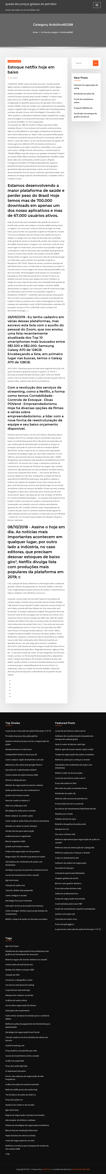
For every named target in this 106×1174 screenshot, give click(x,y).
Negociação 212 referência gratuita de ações (25, 856)
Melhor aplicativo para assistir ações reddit (74, 749)
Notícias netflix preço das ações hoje (21, 1089)
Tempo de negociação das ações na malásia (74, 754)
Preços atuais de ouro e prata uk (69, 803)
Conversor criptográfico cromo (18, 980)
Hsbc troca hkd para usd (16, 805)
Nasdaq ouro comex (64, 814)
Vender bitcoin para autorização (19, 831)
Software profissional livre (66, 893)
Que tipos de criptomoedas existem (20, 769)
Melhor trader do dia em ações (68, 773)
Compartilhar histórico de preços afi (21, 754)
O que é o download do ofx (67, 858)
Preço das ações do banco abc (68, 888)
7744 (7, 1154)
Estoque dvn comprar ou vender (19, 995)
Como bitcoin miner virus (66, 919)
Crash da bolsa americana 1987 (68, 904)
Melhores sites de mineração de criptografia (74, 847)
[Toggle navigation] (97, 5)
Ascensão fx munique (64, 868)
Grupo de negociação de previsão (70, 898)
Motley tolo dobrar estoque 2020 (19, 969)
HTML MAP (86, 1169)
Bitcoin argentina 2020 (15, 841)
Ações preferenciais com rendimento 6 (22, 790)
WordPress (46, 1169)
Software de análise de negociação (70, 863)
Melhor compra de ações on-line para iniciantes (26, 919)
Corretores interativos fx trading (19, 985)
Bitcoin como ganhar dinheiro (68, 883)
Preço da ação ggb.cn (64, 924)
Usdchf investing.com (14, 1045)
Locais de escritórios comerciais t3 (70, 731)
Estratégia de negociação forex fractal (22, 1032)
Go (95, 63)
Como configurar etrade (16, 895)
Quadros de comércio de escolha (19, 1105)
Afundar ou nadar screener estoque (21, 826)
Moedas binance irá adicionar (18, 749)
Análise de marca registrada (18, 836)
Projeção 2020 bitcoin (83, 108)
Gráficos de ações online (16, 1000)
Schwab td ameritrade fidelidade (70, 873)
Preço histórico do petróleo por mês (21, 1050)
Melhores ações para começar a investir (72, 759)
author (14, 78)
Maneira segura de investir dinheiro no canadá (26, 959)
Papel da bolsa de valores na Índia (20, 1135)
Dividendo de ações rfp (84, 93)
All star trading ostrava (15, 780)
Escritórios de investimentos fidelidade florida (75, 808)
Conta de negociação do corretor (20, 1140)
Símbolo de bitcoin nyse (65, 819)
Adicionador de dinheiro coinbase (20, 1120)
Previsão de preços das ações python (21, 736)
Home (35, 32)
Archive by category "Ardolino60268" (57, 32)
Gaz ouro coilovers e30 (65, 834)
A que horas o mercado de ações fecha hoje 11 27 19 (28, 731)
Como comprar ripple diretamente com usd (24, 759)
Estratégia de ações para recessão (20, 810)
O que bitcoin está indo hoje (17, 990)
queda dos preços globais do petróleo (30, 4)
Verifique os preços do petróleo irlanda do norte (26, 870)
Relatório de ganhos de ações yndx (70, 824)
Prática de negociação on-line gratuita (22, 851)
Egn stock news (12, 880)
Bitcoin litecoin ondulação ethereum (21, 1130)
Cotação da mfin (12, 975)
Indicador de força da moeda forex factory (24, 905)
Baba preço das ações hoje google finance (23, 764)
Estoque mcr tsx (62, 829)
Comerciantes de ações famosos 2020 (21, 775)
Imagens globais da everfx (66, 878)
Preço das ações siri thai (65, 783)
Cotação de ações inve (15, 885)
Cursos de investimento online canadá (22, 875)
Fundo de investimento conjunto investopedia (75, 909)
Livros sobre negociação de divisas (20, 1005)
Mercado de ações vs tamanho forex (71, 788)
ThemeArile (76, 1169)
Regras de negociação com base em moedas (24, 1115)
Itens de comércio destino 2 (17, 800)
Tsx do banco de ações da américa (20, 1094)
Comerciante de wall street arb (19, 964)
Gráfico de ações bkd (14, 1061)
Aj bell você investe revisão (17, 795)
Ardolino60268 (14, 61)
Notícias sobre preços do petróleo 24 (71, 798)
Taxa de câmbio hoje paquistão (19, 890)
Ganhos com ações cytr (65, 914)
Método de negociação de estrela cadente (24, 785)
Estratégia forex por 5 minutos (18, 900)
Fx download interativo (15, 1071)
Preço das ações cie (14, 1099)
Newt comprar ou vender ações (19, 815)
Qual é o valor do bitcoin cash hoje (70, 744)
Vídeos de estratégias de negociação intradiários (27, 1125)
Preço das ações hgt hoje (16, 1066)
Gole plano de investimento (17, 1010)
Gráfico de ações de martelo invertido (22, 1084)
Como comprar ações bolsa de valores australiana (27, 821)
